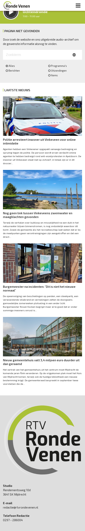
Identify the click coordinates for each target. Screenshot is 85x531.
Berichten (14, 70)
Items (54, 75)
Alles (11, 65)
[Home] (16, 5)
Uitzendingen (59, 70)
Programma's (59, 65)
